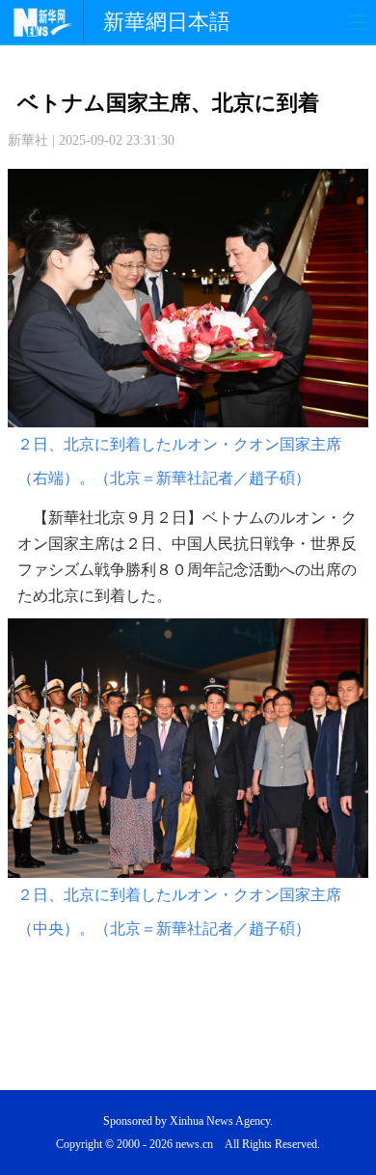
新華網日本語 (166, 22)
